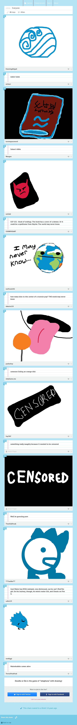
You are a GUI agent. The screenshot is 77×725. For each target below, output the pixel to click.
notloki (8, 214)
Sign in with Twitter (23, 694)
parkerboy (9, 364)
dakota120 (10, 306)
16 (5, 586)
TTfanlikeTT (10, 581)
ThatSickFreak (11, 524)
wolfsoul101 (10, 289)
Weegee (9, 156)
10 (5, 368)
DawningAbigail (11, 69)
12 (5, 441)
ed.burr (8, 84)
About (56, 3)
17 (5, 605)
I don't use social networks (38, 699)
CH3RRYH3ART (11, 231)
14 (5, 513)
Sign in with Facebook (56, 694)
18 (5, 663)
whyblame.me (11, 379)
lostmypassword (12, 141)
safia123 (9, 601)
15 (5, 528)
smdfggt (9, 659)
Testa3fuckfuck (11, 674)
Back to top (7, 722)
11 (5, 383)
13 (5, 456)
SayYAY (8, 436)
